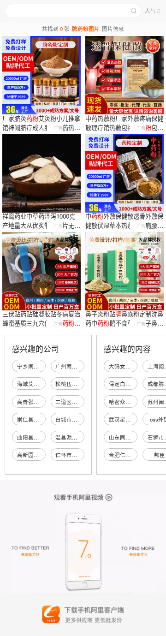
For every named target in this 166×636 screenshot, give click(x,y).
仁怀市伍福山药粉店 (80, 454)
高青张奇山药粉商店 (42, 401)
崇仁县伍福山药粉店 (42, 419)
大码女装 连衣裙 (129, 366)
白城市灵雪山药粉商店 (83, 419)
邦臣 (159, 454)
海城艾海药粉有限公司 (44, 383)
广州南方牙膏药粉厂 (80, 366)
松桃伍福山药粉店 (77, 383)
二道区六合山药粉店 (80, 401)
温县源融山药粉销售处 (83, 437)
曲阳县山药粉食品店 (42, 437)
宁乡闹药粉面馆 (36, 366)
